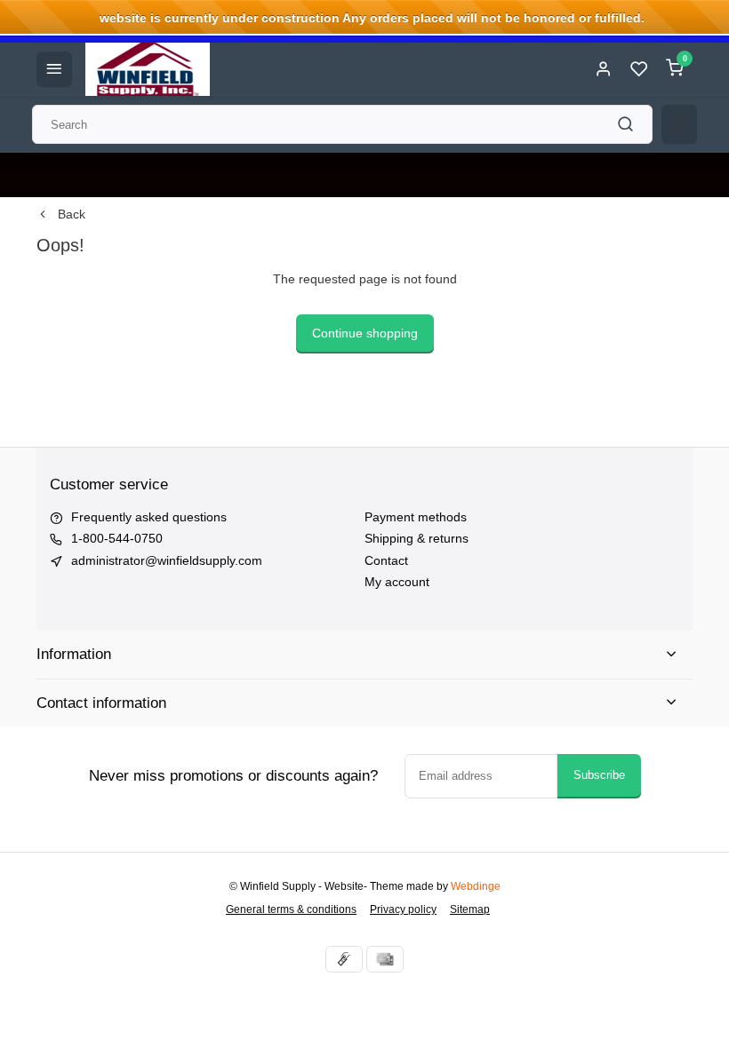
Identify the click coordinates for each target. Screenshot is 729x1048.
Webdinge (476, 886)
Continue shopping (365, 333)
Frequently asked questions (149, 517)
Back (71, 214)
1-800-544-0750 (117, 538)
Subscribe (599, 775)
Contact (386, 560)
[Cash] (344, 959)
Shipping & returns (416, 538)
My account (396, 582)
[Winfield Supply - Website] (147, 69)
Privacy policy (403, 909)
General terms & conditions (291, 909)
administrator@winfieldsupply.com (166, 560)
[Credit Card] (385, 959)
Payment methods (415, 517)
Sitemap (470, 909)
